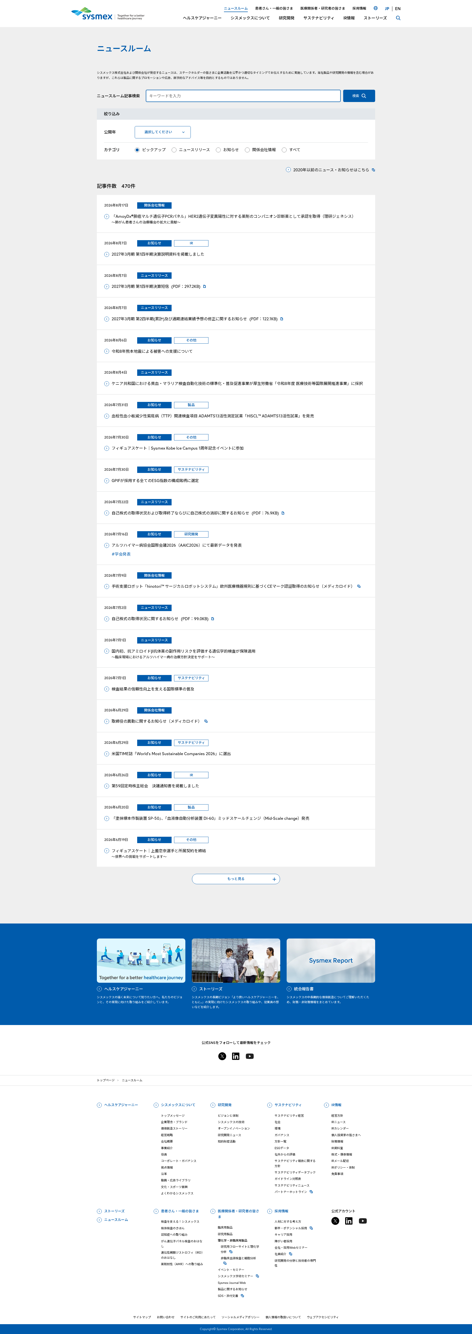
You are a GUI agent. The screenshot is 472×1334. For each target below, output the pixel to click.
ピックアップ (154, 149)
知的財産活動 (227, 1141)
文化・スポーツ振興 (174, 1187)
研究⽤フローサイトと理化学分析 (241, 1249)
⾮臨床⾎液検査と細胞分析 (241, 1258)
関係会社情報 (264, 149)
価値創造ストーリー (174, 1128)
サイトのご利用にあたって (198, 1317)
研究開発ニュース (229, 1135)
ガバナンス (282, 1135)
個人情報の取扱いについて (283, 1317)
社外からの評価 (285, 1154)
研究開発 (225, 1105)
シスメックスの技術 (231, 1122)
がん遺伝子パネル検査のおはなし (181, 1243)
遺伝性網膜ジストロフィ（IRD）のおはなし (182, 1255)
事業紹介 (167, 1148)
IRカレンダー (340, 1128)
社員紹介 (296, 1254)
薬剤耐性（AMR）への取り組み (182, 1264)
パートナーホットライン (296, 1192)
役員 (164, 1154)
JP (387, 8)
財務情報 (337, 1141)
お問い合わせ (166, 1317)
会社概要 (167, 1141)
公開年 (110, 132)
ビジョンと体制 (228, 1115)
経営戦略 (167, 1135)
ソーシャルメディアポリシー (240, 1317)
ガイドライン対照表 (288, 1179)
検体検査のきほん (173, 1228)
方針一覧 (280, 1141)
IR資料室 (337, 1148)
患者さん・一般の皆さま (180, 1211)
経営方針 (337, 1115)
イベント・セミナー (231, 1270)
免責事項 (337, 1174)
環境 (277, 1128)
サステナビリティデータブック (295, 1172)
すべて (294, 149)
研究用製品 (225, 1234)
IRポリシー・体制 (343, 1167)
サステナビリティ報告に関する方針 (295, 1163)
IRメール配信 (340, 1161)
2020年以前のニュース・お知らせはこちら (331, 170)
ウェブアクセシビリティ (323, 1317)
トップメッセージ (173, 1115)
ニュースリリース (194, 149)
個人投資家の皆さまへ (346, 1135)
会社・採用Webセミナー (291, 1247)
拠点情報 (167, 1167)
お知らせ (231, 149)
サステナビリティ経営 (289, 1115)
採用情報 (281, 1211)
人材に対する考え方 (288, 1221)
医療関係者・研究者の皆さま (238, 1214)
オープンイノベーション (234, 1128)
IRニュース (338, 1122)
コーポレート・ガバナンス (178, 1161)
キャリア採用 (283, 1234)
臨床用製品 (225, 1227)
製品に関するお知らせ (232, 1289)
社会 (277, 1122)
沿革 (164, 1174)
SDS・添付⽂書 (240, 1296)
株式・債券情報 (341, 1154)
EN (398, 8)
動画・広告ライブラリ (176, 1180)
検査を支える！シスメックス (180, 1221)
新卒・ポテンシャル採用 (296, 1228)
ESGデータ (282, 1148)
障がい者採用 (283, 1241)
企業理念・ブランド (174, 1122)
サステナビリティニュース (292, 1185)
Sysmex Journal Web (232, 1283)
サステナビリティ (288, 1105)
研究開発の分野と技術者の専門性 (295, 1263)
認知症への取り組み (174, 1234)
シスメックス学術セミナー (240, 1276)
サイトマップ (142, 1317)
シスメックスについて (178, 1105)
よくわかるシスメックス (177, 1193)
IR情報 (336, 1105)
